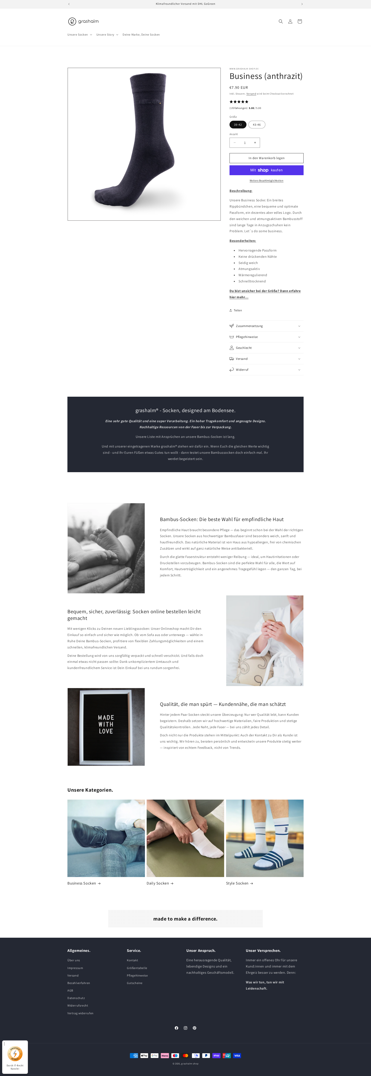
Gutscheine (135, 983)
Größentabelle (137, 968)
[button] (79, 34)
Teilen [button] (238, 310)
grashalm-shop (189, 1063)
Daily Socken (158, 883)
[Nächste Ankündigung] (302, 4)
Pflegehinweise (137, 975)
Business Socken (81, 883)
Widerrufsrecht (77, 1005)
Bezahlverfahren (78, 983)
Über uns (73, 960)
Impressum (75, 968)
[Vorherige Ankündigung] (69, 4)
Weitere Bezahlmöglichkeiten (267, 180)
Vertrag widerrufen (80, 1013)
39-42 (238, 125)
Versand (251, 93)
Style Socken (237, 883)
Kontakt (132, 960)
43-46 (257, 125)
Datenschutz (76, 998)
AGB (70, 990)
